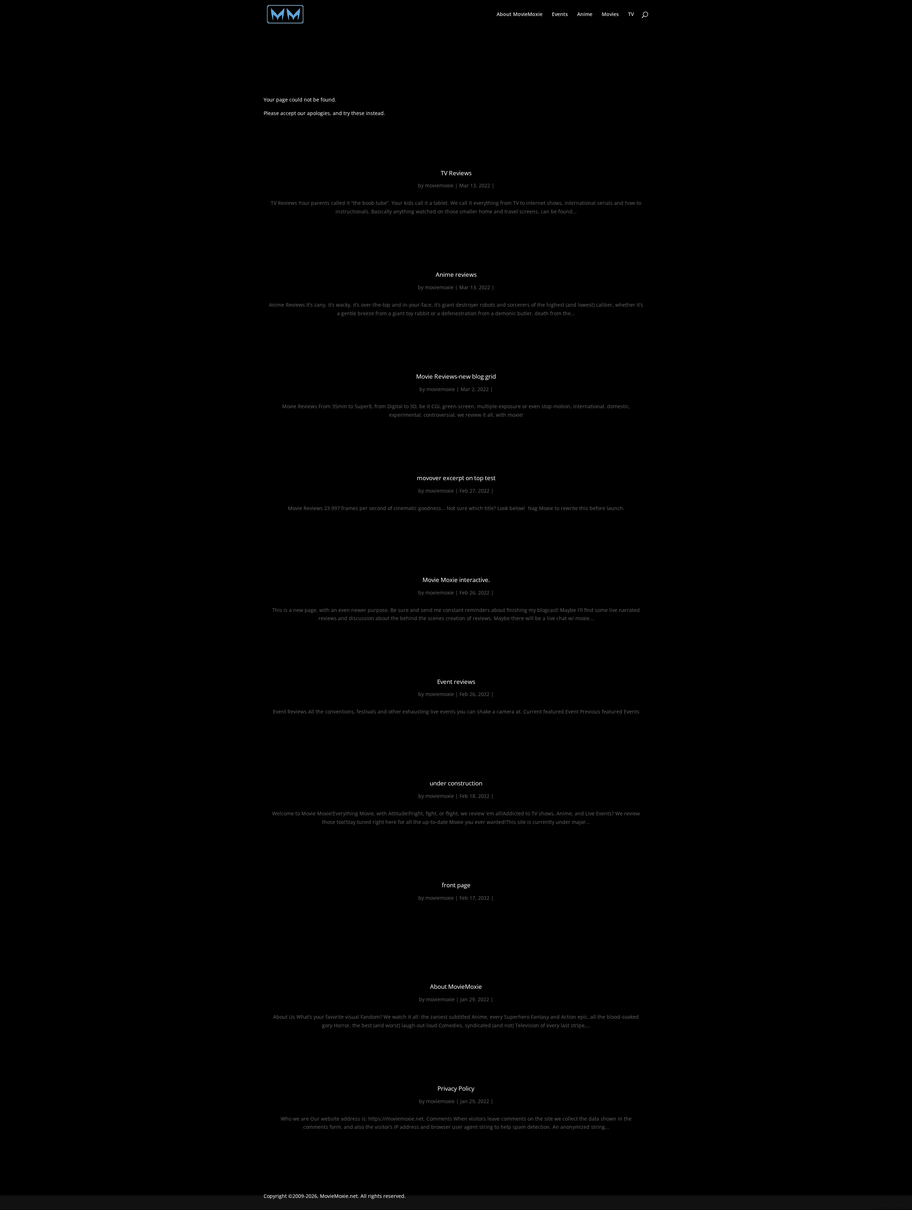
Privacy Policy (456, 1088)
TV (631, 14)
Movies (610, 14)
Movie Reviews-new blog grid (456, 376)
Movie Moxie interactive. (456, 580)
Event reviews (456, 681)
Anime (584, 14)
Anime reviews (456, 274)
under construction (456, 783)
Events (560, 14)
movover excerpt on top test (456, 478)
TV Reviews (456, 173)
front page (456, 885)
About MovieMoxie (520, 14)
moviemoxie (439, 185)
